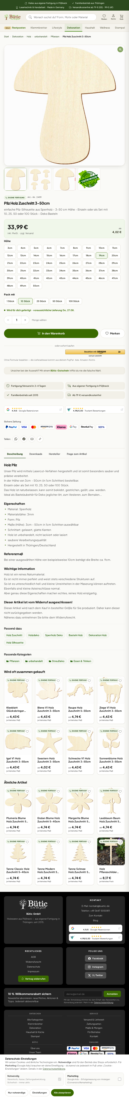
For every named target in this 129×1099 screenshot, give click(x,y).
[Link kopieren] (40, 439)
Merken (104, 19)
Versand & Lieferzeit (94, 1019)
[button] (95, 353)
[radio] (10, 248)
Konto (113, 19)
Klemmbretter (39, 27)
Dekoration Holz (98, 635)
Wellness (105, 27)
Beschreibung (15, 453)
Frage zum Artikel (77, 453)
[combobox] (63, 17)
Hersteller (54, 453)
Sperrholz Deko (53, 635)
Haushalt (90, 27)
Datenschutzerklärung (103, 1002)
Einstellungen (39, 1092)
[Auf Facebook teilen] (24, 439)
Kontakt (94, 1036)
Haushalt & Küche (35, 1032)
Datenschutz (33, 966)
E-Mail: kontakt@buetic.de (95, 906)
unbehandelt (40, 36)
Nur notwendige (16, 1092)
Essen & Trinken (82, 660)
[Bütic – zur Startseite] (12, 17)
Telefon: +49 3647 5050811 (95, 910)
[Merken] (27, 681)
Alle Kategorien (35, 1019)
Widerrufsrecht (33, 961)
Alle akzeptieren (62, 1092)
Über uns (35, 1048)
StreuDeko (58, 660)
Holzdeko (33, 635)
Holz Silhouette (15, 642)
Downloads (35, 453)
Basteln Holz (76, 635)
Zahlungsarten (94, 1023)
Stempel (120, 27)
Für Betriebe (94, 1032)
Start (6, 36)
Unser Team (35, 1052)
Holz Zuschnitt (14, 635)
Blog (95, 920)
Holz (29, 36)
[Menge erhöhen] (25, 320)
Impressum (33, 971)
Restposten (16, 27)
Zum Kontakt (95, 915)
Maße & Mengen (93, 1028)
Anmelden (112, 994)
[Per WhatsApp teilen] (16, 439)
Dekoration (73, 27)
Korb (121, 19)
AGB (33, 957)
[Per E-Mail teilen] (32, 439)
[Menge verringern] (8, 320)
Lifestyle (57, 27)
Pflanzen (55, 36)
